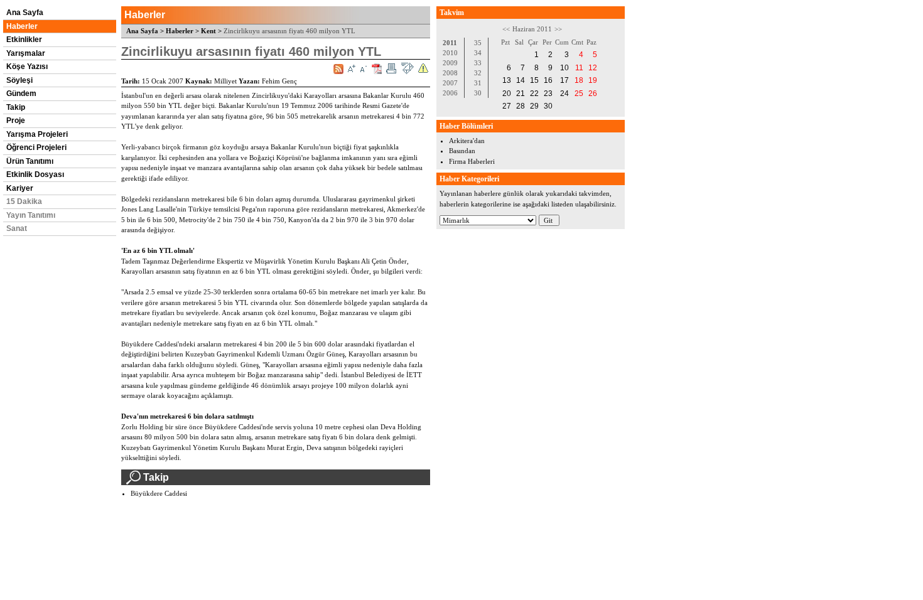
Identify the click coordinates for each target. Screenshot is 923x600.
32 (478, 73)
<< (506, 29)
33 (478, 63)
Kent (208, 31)
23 (548, 93)
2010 (450, 52)
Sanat (16, 228)
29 (534, 106)
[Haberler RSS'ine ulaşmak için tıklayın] (338, 69)
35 (478, 42)
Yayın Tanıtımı (30, 215)
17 (564, 80)
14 (520, 80)
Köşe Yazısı (27, 66)
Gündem (21, 93)
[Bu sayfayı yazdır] (391, 68)
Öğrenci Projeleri (36, 147)
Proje (15, 120)
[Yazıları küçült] (363, 68)
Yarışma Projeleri (37, 134)
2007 (450, 83)
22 (534, 93)
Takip (15, 107)
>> (558, 29)
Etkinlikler (24, 39)
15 (534, 80)
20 (506, 93)
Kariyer (19, 188)
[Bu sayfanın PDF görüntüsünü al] (377, 68)
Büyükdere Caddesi (159, 493)
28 (520, 106)
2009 (450, 63)
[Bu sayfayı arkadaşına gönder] (407, 68)
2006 (450, 93)
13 (506, 80)
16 (548, 80)
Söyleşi (19, 80)
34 (478, 52)
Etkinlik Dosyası (35, 174)
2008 (450, 73)
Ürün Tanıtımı (29, 161)
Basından (462, 150)
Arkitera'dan (467, 140)
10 (564, 67)
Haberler (22, 26)
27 (506, 106)
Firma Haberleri (472, 161)
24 (564, 93)
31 (478, 83)
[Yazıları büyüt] (351, 68)
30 (478, 93)
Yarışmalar (25, 53)
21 (520, 93)
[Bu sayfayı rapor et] (423, 68)
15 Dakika (24, 201)
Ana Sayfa (24, 12)
